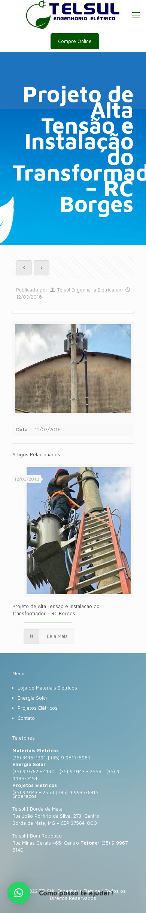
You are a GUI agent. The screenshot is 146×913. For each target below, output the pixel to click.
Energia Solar (33, 698)
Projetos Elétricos (38, 708)
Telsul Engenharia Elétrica (85, 290)
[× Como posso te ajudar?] (18, 893)
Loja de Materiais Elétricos (47, 688)
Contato (26, 718)
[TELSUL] (73, 15)
